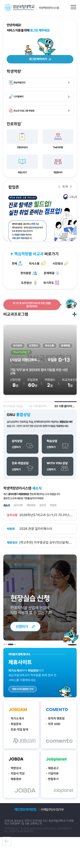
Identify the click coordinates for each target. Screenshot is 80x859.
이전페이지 (6, 841)
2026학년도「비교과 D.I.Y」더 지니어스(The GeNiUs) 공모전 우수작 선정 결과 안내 (46, 515)
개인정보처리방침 (25, 810)
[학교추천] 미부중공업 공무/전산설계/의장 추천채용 (46, 542)
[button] (59, 186)
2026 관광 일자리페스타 (35, 529)
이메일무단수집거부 (52, 809)
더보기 (74, 314)
